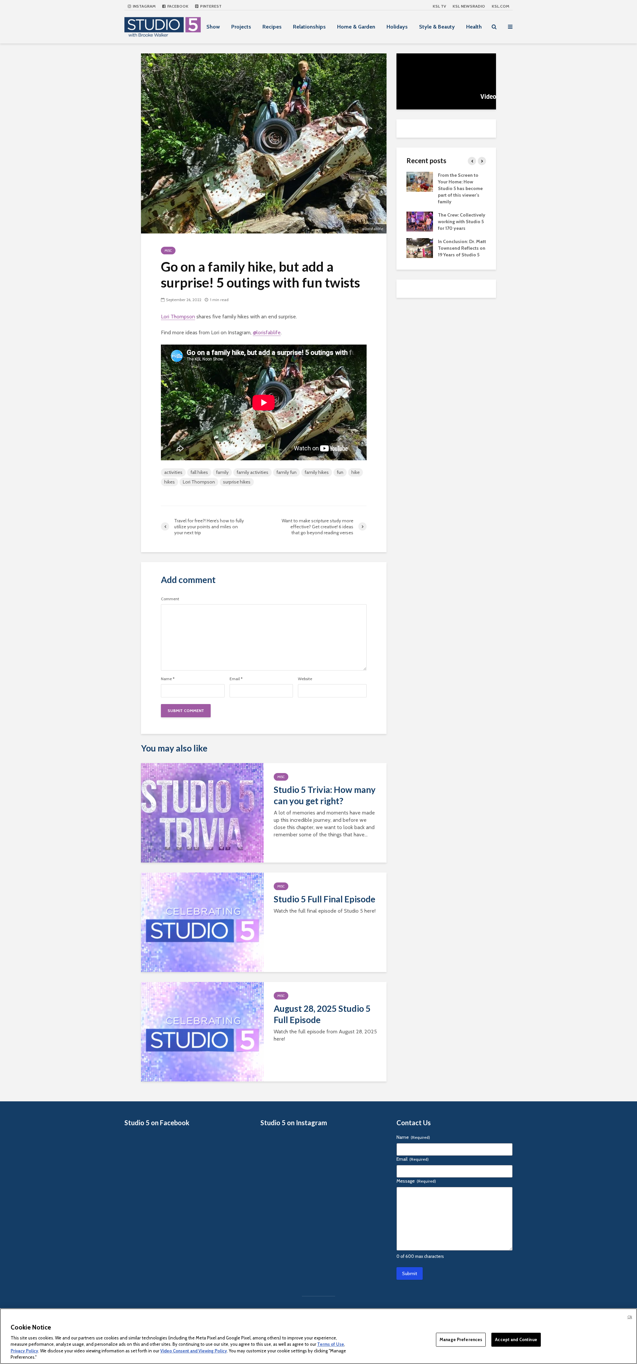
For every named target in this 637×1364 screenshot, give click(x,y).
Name (168, 679)
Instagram (144, 6)
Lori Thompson (178, 316)
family (222, 472)
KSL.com (500, 6)
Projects (241, 27)
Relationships (309, 27)
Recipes (272, 27)
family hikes (317, 472)
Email (236, 679)
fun (340, 472)
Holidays (397, 27)
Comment (170, 599)
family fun (286, 472)
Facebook (177, 6)
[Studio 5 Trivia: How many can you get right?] (202, 812)
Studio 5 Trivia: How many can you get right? (325, 795)
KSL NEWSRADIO (469, 6)
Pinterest (210, 6)
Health (474, 27)
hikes (169, 482)
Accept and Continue (516, 1339)
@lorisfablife (267, 332)
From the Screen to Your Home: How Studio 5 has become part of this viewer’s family (460, 188)
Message (416, 1181)
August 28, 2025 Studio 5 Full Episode (322, 1014)
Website (305, 679)
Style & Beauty (437, 27)
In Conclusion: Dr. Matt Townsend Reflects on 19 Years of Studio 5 (462, 248)
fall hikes (199, 472)
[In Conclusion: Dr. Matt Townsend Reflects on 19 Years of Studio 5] (419, 247)
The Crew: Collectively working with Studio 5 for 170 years (461, 221)
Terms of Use (330, 1344)
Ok (629, 1317)
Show (213, 27)
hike (355, 472)
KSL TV (439, 6)
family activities (252, 472)
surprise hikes (236, 482)
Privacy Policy (24, 1350)
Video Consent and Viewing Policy (193, 1350)
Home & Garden (356, 27)
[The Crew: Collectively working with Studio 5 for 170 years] (419, 221)
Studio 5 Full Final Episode (324, 899)
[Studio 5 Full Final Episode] (202, 922)
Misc (168, 250)
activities (173, 472)
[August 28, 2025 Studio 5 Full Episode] (202, 1031)
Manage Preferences (461, 1339)
